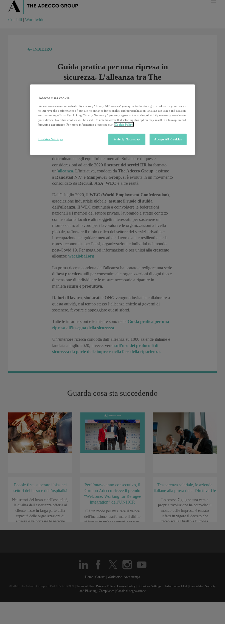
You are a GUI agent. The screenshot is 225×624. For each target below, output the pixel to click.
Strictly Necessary (127, 139)
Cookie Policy (124, 124)
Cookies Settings (50, 139)
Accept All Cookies (168, 139)
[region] (112, 120)
